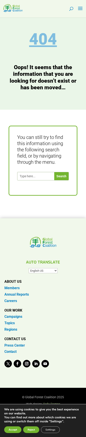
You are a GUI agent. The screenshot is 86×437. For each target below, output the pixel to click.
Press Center (14, 345)
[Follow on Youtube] (45, 363)
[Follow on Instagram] (26, 363)
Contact (10, 351)
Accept (13, 429)
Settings (50, 429)
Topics (9, 323)
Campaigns (13, 316)
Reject (31, 429)
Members (12, 288)
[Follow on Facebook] (17, 363)
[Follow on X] (8, 363)
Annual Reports (16, 294)
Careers (10, 301)
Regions (10, 329)
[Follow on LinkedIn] (36, 363)
